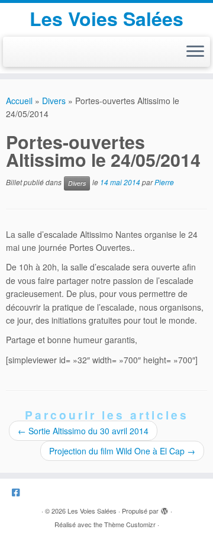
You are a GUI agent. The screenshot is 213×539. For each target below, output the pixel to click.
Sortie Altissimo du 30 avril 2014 (83, 431)
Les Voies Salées (106, 18)
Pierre (164, 182)
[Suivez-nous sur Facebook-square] (18, 492)
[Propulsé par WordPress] (164, 508)
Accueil (19, 100)
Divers (54, 100)
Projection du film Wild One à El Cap (122, 451)
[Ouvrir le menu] (195, 52)
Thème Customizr (130, 524)
